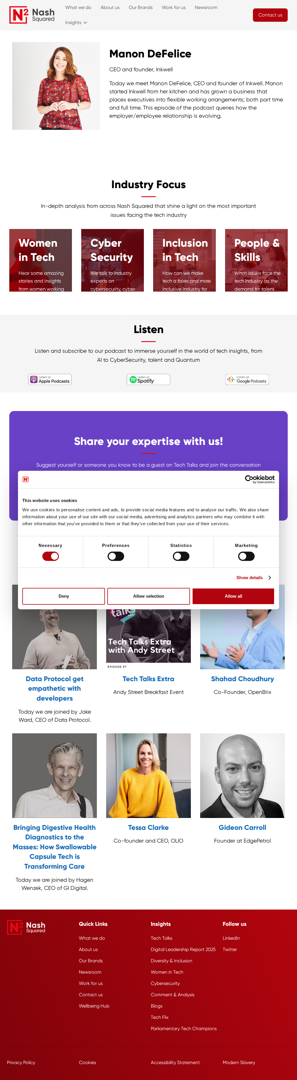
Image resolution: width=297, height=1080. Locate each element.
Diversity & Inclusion (171, 960)
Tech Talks (161, 938)
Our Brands (141, 7)
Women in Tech (167, 972)
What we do (78, 7)
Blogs (156, 1006)
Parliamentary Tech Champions (184, 1028)
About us (110, 7)
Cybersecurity (165, 983)
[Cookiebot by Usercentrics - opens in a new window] (249, 479)
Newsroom (206, 7)
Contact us (91, 994)
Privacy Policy (21, 1062)
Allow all (233, 596)
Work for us (174, 7)
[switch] (116, 556)
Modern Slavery (239, 1062)
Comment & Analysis (172, 994)
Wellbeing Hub (94, 1006)
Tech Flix (160, 1017)
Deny (64, 596)
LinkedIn (231, 938)
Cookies (87, 1062)
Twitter (230, 949)
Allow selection (148, 596)
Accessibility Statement (175, 1062)
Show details (249, 577)
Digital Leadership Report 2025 (183, 949)
